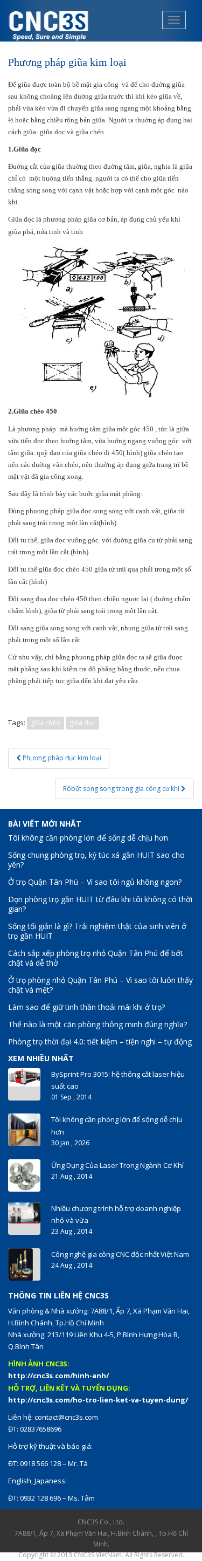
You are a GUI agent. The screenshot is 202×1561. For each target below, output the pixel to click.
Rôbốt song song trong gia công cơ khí (122, 788)
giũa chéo (45, 722)
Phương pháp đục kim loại (61, 757)
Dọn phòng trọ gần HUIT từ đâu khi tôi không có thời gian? (100, 904)
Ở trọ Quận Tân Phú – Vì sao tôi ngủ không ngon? (95, 882)
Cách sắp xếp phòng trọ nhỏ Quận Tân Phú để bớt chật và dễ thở (95, 958)
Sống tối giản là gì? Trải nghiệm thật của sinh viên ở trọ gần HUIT (97, 931)
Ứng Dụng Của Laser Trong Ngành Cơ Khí (117, 1165)
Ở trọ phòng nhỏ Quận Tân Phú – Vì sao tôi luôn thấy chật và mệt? (100, 985)
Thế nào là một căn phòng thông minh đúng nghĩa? (97, 1024)
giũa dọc (82, 722)
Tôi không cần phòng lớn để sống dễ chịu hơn (88, 838)
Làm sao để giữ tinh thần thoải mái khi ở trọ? (86, 1007)
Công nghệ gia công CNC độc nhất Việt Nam (120, 1254)
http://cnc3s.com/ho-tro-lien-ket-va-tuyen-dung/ (98, 1400)
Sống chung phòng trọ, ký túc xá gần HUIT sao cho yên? (96, 860)
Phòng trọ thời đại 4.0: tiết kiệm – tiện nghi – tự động (100, 1041)
